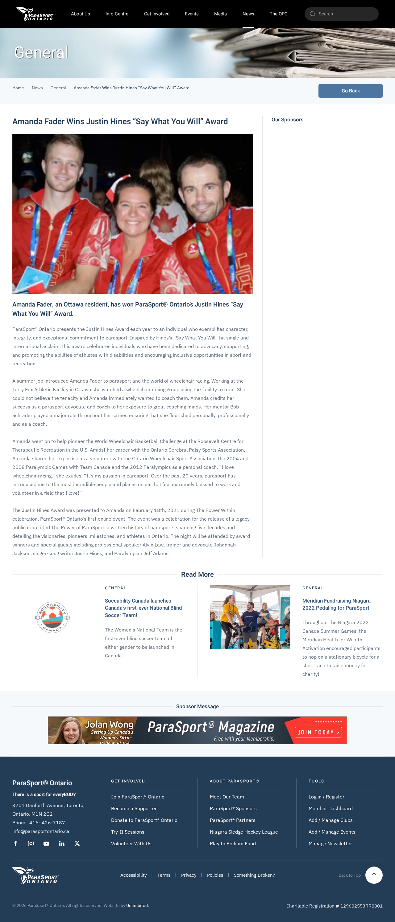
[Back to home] (35, 14)
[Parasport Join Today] (197, 730)
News (248, 13)
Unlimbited (137, 905)
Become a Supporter (134, 808)
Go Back (351, 91)
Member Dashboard (331, 808)
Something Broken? (254, 875)
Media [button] (220, 13)
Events (192, 13)
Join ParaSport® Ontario (137, 797)
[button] (374, 875)
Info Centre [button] (117, 13)
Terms (163, 875)
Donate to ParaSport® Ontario (144, 820)
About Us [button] (80, 13)
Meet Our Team (227, 797)
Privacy (188, 875)
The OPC (279, 13)
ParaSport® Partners (233, 820)
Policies (215, 875)
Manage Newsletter (330, 843)
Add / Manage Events (332, 832)
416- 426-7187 (47, 822)
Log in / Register (326, 797)
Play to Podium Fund (233, 843)
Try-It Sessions (127, 832)
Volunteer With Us (131, 843)
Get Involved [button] (156, 13)
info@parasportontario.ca (40, 831)
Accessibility (133, 875)
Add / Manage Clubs (331, 820)
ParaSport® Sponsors (233, 808)
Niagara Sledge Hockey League (244, 832)
